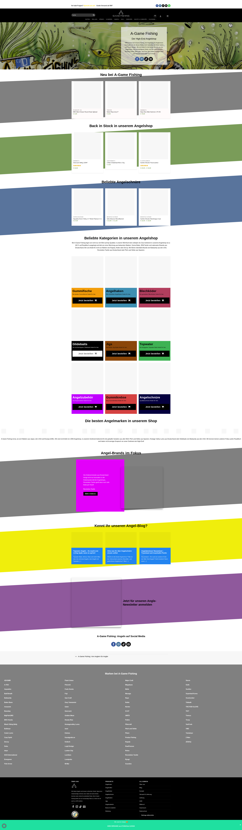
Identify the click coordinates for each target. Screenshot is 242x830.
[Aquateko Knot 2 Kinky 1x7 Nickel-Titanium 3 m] (87, 201)
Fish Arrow (8, 764)
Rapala (127, 742)
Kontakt (141, 791)
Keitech (67, 742)
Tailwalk (188, 702)
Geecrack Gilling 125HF (80, 162)
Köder (101, 19)
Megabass (129, 685)
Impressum (142, 808)
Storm (188, 680)
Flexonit (68, 685)
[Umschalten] (76, 657)
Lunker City (69, 750)
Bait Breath (8, 693)
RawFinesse (129, 746)
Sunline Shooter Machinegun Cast (150, 219)
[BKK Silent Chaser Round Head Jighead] (87, 94)
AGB (140, 801)
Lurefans (68, 755)
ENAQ (189, 742)
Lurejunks (68, 759)
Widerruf (142, 804)
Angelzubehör (109, 804)
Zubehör (129, 19)
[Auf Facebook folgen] (157, 5)
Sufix (187, 685)
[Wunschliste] (155, 16)
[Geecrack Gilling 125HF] (87, 145)
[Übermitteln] (93, 15)
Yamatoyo (189, 733)
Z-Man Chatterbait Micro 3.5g (115, 162)
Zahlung (141, 798)
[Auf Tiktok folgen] (163, 5)
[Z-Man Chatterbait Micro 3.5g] (120, 145)
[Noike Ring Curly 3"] (121, 94)
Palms (127, 720)
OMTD (127, 715)
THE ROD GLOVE (192, 707)
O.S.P (127, 711)
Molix (127, 689)
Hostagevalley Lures (72, 724)
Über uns (142, 784)
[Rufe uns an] (169, 5)
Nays (127, 698)
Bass (11, 702)
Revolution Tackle (131, 755)
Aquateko (7, 689)
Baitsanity (7, 698)
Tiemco (188, 715)
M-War (67, 764)
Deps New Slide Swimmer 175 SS (150, 112)
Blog (140, 787)
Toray (188, 720)
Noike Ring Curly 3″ (112, 112)
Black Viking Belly (10, 724)
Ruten (87, 19)
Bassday (7, 711)
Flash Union (69, 680)
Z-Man (188, 737)
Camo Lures (8, 733)
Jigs (122, 19)
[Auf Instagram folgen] (160, 5)
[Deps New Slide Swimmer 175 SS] (154, 94)
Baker (6, 702)
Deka (6, 746)
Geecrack (68, 711)
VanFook (189, 724)
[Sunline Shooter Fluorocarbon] (154, 145)
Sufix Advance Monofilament (115, 219)
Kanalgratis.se (70, 737)
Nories (127, 707)
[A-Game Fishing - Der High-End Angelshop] (121, 13)
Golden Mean (69, 715)
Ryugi (127, 759)
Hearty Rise (69, 720)
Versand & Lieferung (145, 794)
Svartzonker (190, 698)
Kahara (67, 733)
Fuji (66, 693)
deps (6, 750)
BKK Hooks (8, 720)
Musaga (128, 693)
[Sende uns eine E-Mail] (166, 5)
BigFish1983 (8, 715)
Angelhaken (108, 798)
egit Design (70, 746)
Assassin (7, 707)
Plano (127, 733)
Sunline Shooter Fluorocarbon (149, 162)
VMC (187, 728)
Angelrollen (108, 787)
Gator (67, 707)
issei (66, 728)
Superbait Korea (191, 693)
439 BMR (7, 680)
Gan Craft (68, 698)
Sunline (188, 689)
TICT (187, 711)
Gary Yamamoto (70, 702)
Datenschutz (143, 811)
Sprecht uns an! (89, 5)
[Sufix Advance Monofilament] (120, 201)
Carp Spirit (8, 737)
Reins (127, 750)
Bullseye (7, 728)
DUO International (10, 755)
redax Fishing (131, 737)
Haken (116, 19)
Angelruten (108, 784)
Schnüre (109, 19)
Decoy (6, 742)
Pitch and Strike (131, 728)
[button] (160, 16)
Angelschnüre (109, 794)
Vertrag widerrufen (147, 815)
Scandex (128, 764)
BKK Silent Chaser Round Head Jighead (85, 112)
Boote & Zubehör (140, 19)
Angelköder (108, 791)
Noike (127, 702)
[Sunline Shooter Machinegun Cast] (154, 201)
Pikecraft (128, 724)
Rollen (94, 19)
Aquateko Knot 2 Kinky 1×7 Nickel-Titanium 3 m (87, 219)
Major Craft (129, 680)
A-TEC (6, 685)
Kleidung (152, 19)
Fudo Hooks (69, 689)
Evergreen (8, 759)
